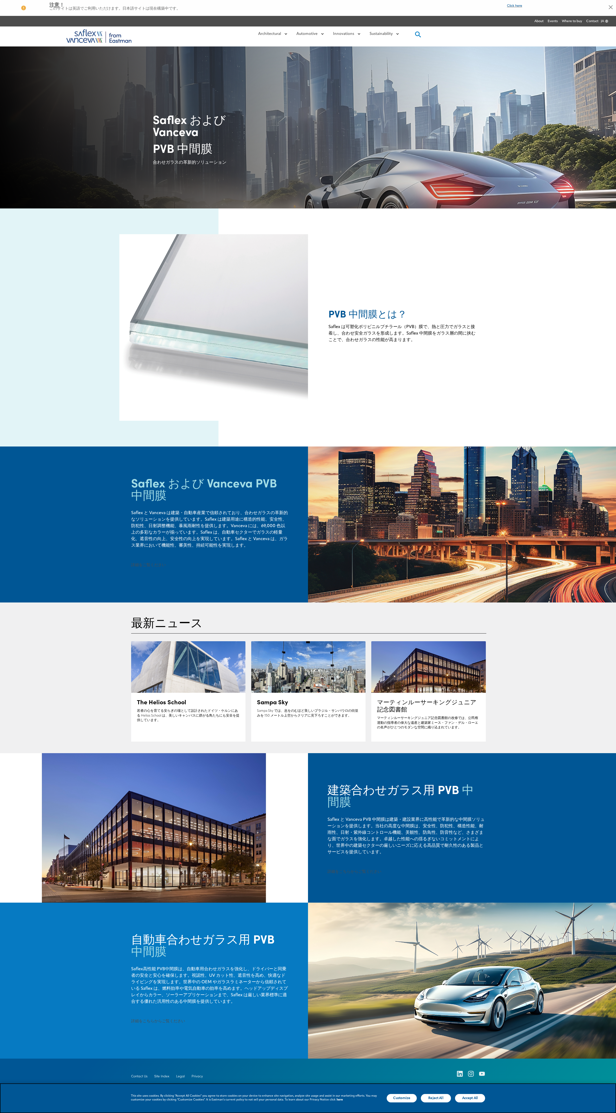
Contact (592, 21)
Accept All (470, 1098)
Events (553, 21)
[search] (417, 36)
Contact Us (139, 1076)
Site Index (161, 1076)
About (539, 21)
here (340, 1099)
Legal (180, 1076)
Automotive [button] (307, 34)
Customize (401, 1098)
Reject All (435, 1098)
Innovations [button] (344, 34)
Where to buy (572, 21)
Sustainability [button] (382, 34)
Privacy (197, 1076)
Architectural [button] (270, 34)
